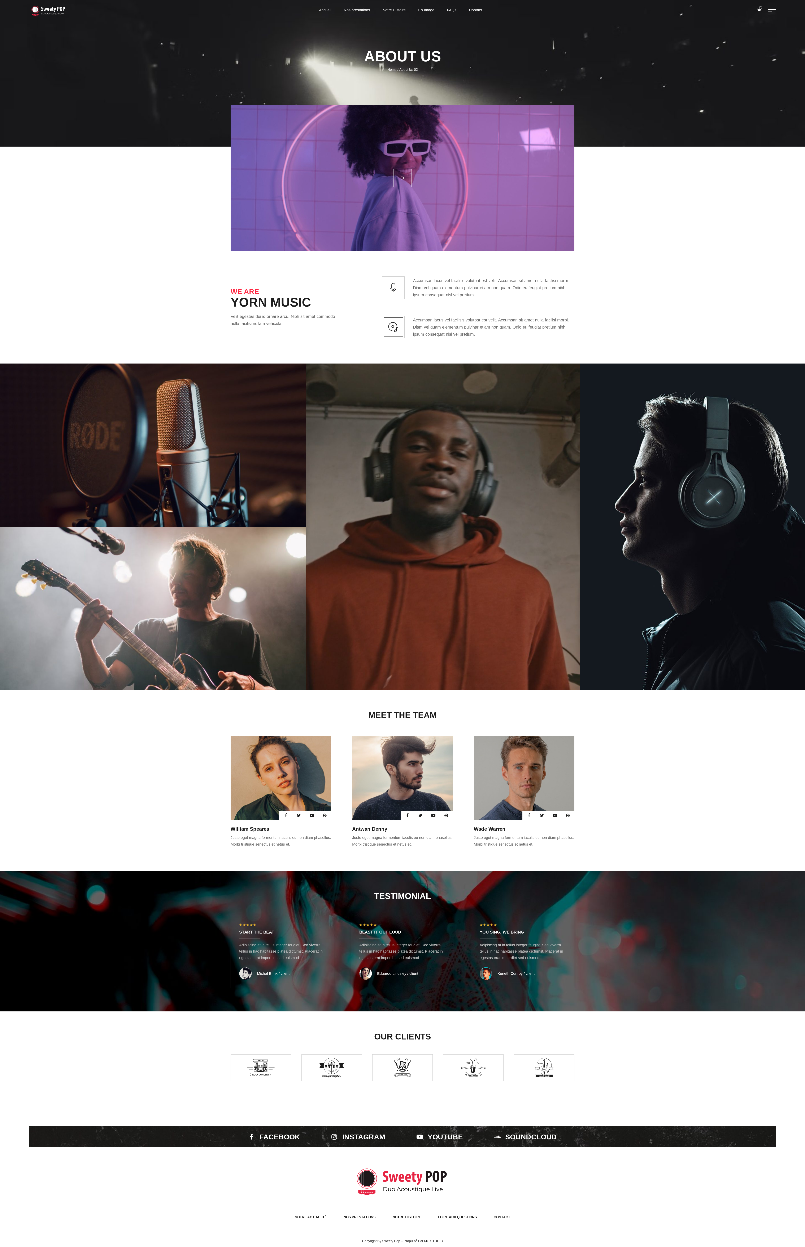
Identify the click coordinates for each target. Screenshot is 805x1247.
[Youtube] (311, 815)
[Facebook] (285, 815)
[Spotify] (324, 815)
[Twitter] (298, 815)
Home (391, 69)
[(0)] (759, 10)
